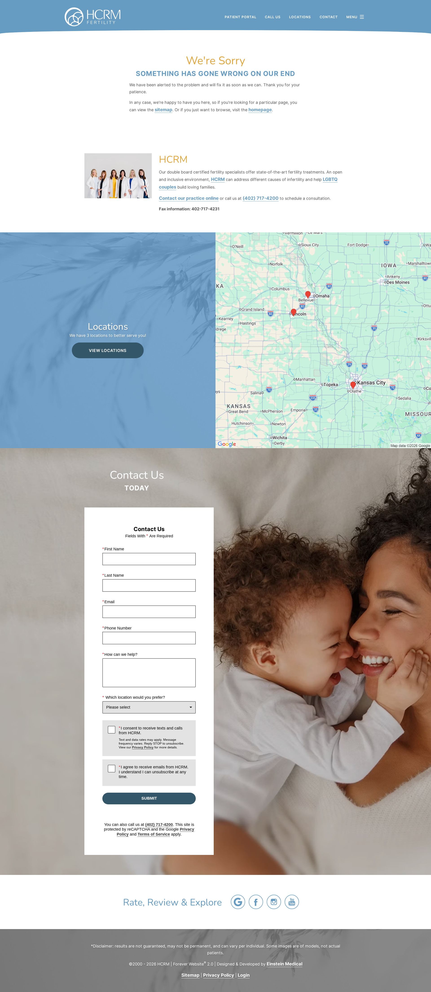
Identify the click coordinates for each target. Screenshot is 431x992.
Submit (149, 798)
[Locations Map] (323, 339)
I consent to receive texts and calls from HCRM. (151, 737)
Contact (329, 17)
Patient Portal (240, 17)
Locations (300, 17)
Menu (351, 17)
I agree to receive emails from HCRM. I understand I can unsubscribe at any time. (153, 772)
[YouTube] (292, 902)
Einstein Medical (284, 964)
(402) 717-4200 (261, 198)
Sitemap (190, 975)
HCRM (218, 179)
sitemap (163, 109)
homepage (260, 109)
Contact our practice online (189, 198)
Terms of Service (154, 834)
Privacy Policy (143, 747)
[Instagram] (274, 902)
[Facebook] (256, 902)
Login (244, 975)
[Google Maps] (238, 902)
